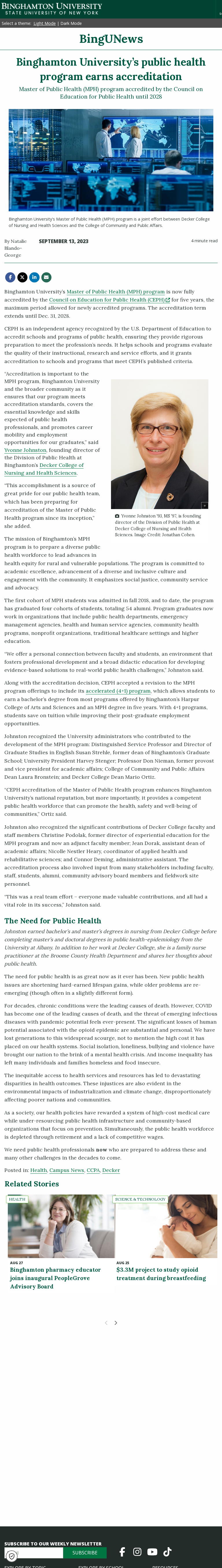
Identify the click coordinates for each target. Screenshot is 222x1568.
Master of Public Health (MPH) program (116, 291)
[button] (12, 1556)
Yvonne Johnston (25, 450)
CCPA (93, 1170)
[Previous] (106, 1322)
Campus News (66, 1170)
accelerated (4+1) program (118, 690)
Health (38, 1170)
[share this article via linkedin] (34, 277)
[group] (159, 461)
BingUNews (111, 38)
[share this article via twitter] (22, 277)
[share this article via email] (46, 277)
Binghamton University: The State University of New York (51, 8)
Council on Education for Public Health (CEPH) (109, 299)
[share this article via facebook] (10, 277)
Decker (111, 1170)
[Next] (115, 1322)
